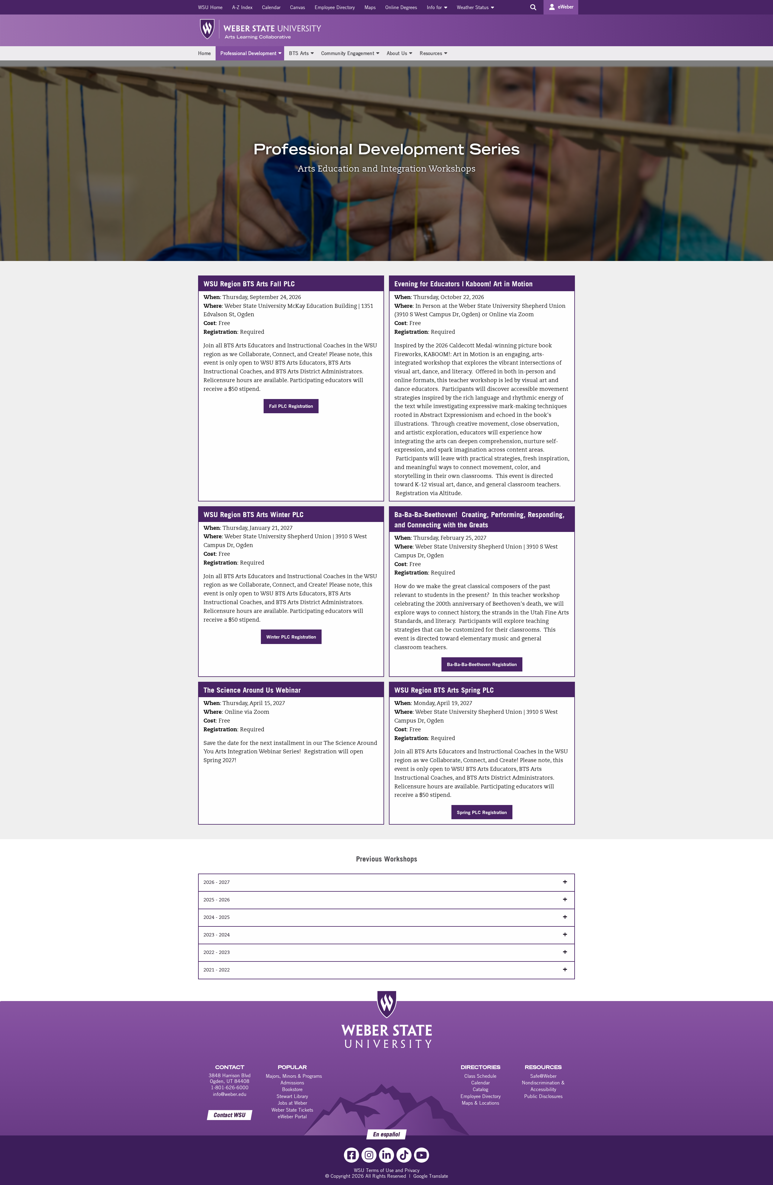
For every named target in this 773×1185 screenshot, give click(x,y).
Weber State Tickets (292, 1110)
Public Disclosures (543, 1096)
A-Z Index (242, 7)
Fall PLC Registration (291, 406)
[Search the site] (533, 7)
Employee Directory (335, 7)
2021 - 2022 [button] (217, 970)
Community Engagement (347, 53)
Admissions (292, 1083)
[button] (279, 53)
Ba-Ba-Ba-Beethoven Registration (482, 664)
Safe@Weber (543, 1076)
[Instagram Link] (369, 1155)
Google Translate (430, 1176)
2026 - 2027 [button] (217, 882)
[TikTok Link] (404, 1155)
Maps (370, 7)
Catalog (480, 1089)
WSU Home (210, 7)
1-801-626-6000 (230, 1087)
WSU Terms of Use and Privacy (386, 1170)
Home (204, 53)
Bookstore (292, 1089)
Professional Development (248, 53)
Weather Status (473, 7)
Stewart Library (292, 1096)
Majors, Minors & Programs (294, 1076)
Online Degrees (401, 7)
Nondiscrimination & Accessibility (543, 1086)
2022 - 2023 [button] (217, 952)
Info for (435, 7)
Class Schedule (480, 1076)
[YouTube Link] (421, 1155)
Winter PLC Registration (291, 636)
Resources (431, 53)
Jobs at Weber (292, 1103)
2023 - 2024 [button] (217, 935)
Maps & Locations (480, 1103)
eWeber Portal (292, 1116)
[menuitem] (210, 7)
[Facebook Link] (351, 1155)
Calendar (271, 7)
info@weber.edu (229, 1094)
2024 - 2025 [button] (217, 917)
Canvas (297, 7)
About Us (397, 53)
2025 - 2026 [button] (217, 900)
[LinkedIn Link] (386, 1155)
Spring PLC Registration (482, 812)
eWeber (565, 7)
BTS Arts (298, 53)
